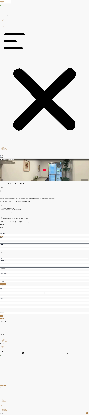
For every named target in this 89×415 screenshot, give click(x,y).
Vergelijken (1, 385)
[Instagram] (23, 353)
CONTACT (2, 26)
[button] (44, 85)
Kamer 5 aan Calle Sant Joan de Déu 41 (12, 184)
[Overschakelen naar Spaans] (8, 15)
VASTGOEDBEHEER (3, 148)
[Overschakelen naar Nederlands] (2, 15)
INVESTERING (2, 147)
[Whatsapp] (67, 353)
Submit (2, 318)
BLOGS (2, 25)
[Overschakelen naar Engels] (5, 15)
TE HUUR (2, 21)
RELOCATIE (2, 399)
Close (4, 385)
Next (1, 236)
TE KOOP (2, 20)
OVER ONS (2, 19)
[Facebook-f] (1, 353)
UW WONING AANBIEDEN (4, 24)
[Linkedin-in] (45, 353)
